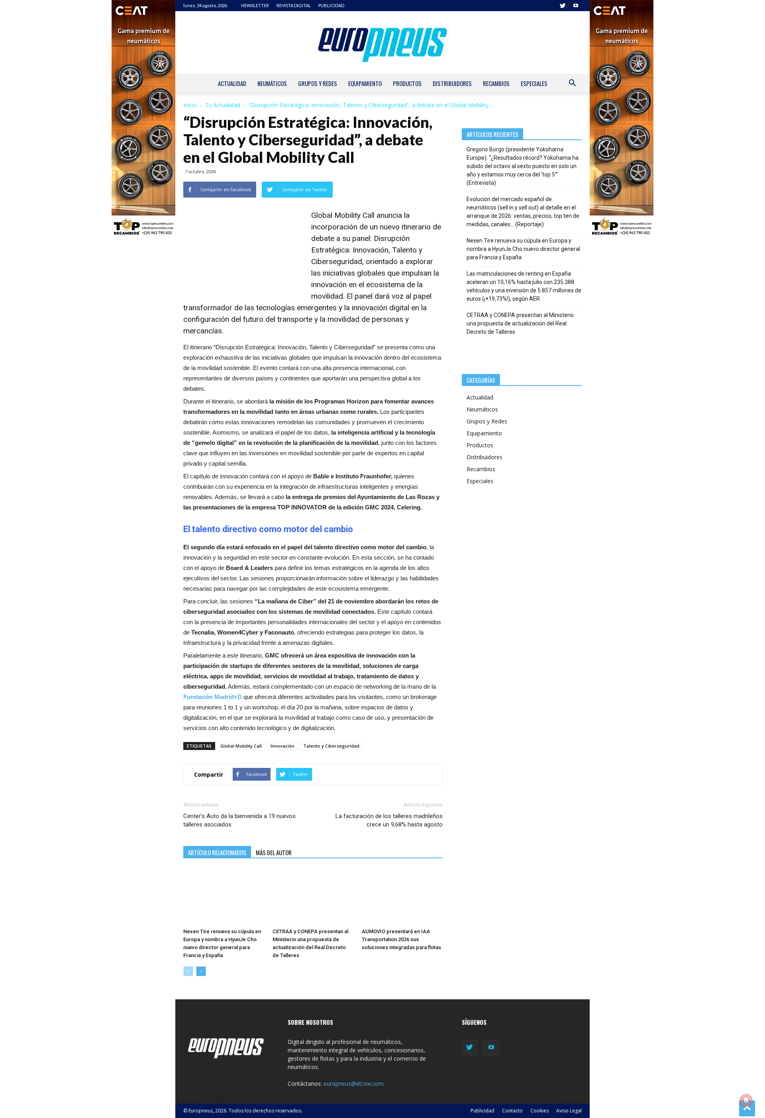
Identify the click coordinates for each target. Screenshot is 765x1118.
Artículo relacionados (217, 852)
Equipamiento (365, 83)
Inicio (190, 105)
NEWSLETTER (255, 5)
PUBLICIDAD (331, 5)
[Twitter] (563, 5)
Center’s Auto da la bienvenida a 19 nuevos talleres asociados (239, 820)
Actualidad (232, 83)
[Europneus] (382, 42)
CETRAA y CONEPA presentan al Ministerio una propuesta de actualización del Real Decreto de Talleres (520, 323)
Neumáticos (272, 83)
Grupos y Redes (317, 83)
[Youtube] (576, 5)
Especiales (534, 83)
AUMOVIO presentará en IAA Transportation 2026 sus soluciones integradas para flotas (401, 939)
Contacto (512, 1110)
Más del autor (274, 852)
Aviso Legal (569, 1110)
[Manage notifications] (746, 1100)
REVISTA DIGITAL (294, 5)
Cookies (539, 1110)
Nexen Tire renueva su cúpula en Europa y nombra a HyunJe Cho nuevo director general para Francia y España (523, 248)
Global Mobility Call (343, 215)
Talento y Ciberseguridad (331, 746)
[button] (572, 84)
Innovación (282, 746)
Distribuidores (452, 83)
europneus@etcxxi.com (354, 1083)
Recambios (496, 83)
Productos (407, 83)
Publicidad (482, 1110)
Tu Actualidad (222, 105)
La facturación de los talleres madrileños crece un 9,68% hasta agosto (388, 820)
